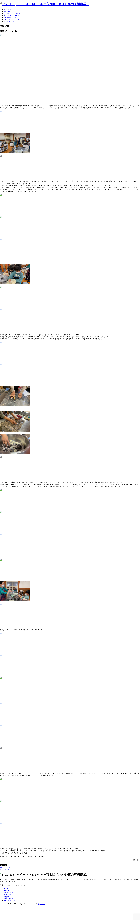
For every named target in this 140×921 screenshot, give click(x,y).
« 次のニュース (5, 867)
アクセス (10, 21)
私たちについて (12, 13)
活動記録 (9, 11)
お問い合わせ (12, 19)
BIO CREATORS (9, 900)
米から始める (12, 15)
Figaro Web (41, 904)
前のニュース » (5, 869)
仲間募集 (10, 17)
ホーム (8, 9)
